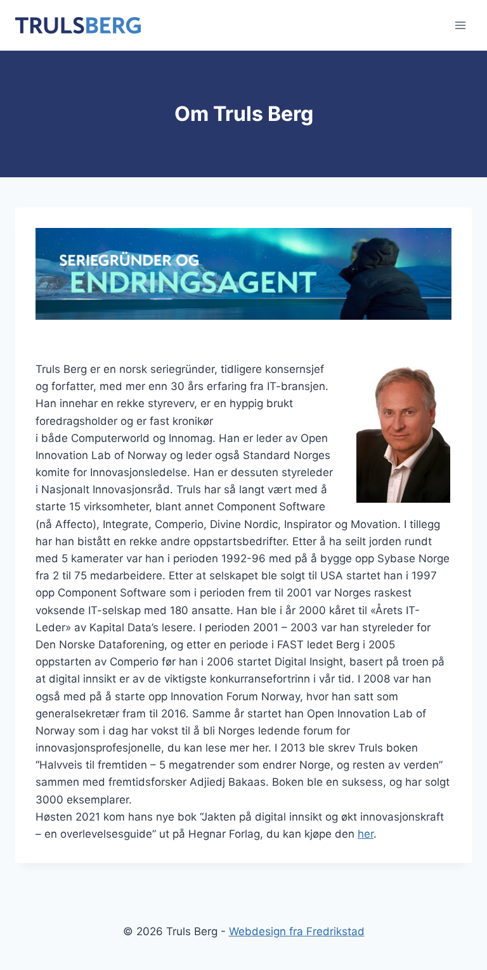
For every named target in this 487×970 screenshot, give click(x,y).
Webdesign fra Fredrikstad (297, 931)
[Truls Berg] (78, 25)
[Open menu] (460, 25)
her (365, 834)
